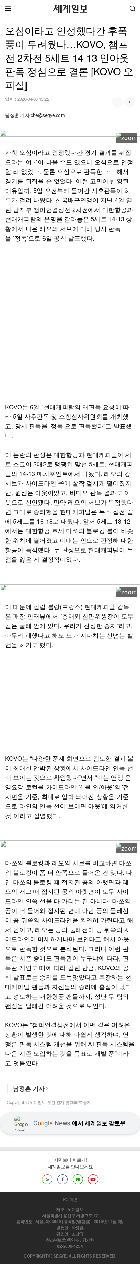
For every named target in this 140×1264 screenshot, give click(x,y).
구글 (47, 1179)
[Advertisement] (70, 322)
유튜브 (93, 1179)
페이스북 (62, 1179)
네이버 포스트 (78, 1179)
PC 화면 (70, 1199)
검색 (132, 8)
